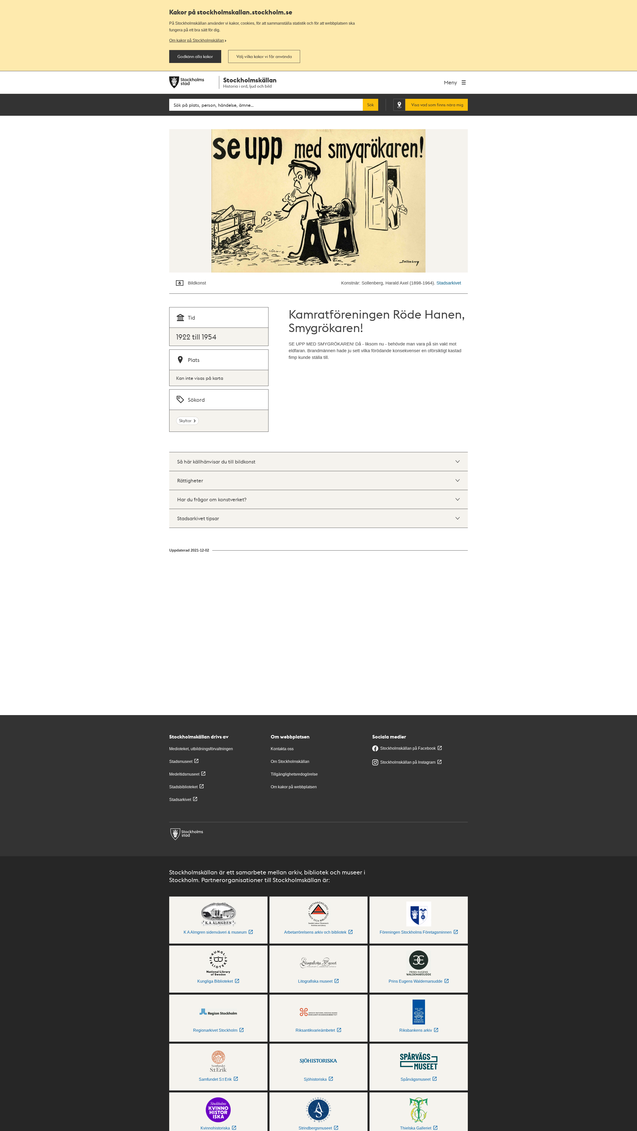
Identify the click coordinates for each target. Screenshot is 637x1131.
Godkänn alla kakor (195, 56)
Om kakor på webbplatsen (294, 787)
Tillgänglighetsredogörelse (294, 774)
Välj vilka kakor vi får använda (264, 56)
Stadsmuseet (180, 761)
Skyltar (185, 420)
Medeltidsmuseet (184, 774)
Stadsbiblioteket (183, 787)
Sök (370, 104)
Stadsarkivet (448, 283)
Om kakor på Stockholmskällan (196, 40)
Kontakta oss (282, 749)
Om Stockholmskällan (290, 761)
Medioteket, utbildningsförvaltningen (201, 749)
